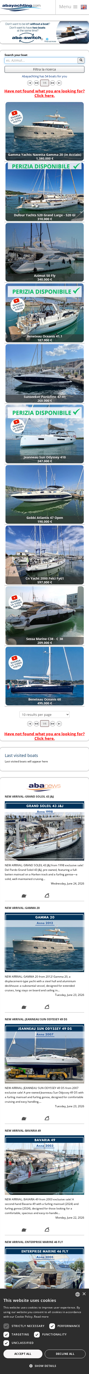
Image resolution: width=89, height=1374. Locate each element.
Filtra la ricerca (44, 69)
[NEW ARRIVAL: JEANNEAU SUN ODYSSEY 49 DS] (44, 942)
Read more (41, 1317)
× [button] (84, 1294)
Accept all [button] (22, 1354)
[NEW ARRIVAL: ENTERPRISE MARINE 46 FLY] (44, 1165)
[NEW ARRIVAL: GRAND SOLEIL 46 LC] (44, 1276)
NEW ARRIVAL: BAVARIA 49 (23, 1019)
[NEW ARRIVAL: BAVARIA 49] (44, 1053)
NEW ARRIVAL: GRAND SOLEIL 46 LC (29, 1242)
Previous (6, 32)
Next (82, 32)
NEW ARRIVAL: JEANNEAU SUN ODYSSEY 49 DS (36, 908)
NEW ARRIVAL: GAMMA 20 (22, 796)
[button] (44, 1366)
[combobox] (77, 1294)
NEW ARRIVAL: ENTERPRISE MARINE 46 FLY (34, 1131)
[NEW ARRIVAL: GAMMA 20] (44, 831)
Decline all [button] (65, 1354)
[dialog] (44, 1331)
